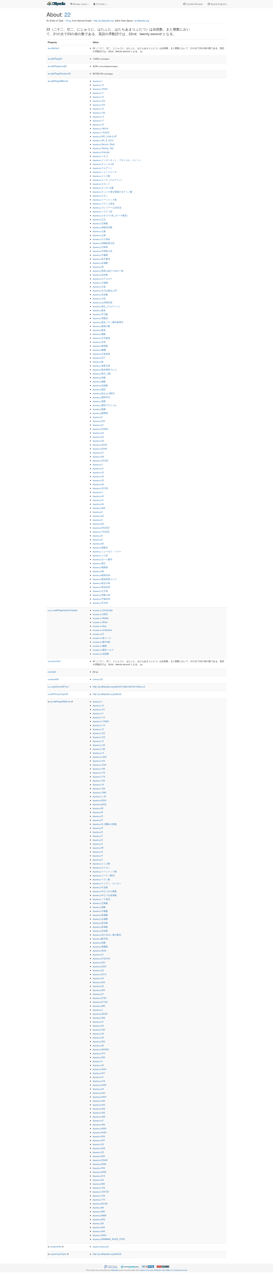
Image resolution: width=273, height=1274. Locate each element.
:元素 (99, 231)
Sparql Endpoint (218, 4)
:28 (98, 456)
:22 (98, 679)
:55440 (100, 1160)
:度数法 (100, 547)
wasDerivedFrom (58, 686)
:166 (99, 768)
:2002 (99, 804)
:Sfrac (100, 622)
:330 (99, 1029)
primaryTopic (58, 1253)
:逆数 (99, 401)
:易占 (99, 563)
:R (98, 828)
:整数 (99, 334)
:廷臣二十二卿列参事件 (108, 322)
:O (98, 816)
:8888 (99, 1215)
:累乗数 (100, 946)
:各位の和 (101, 583)
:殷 (98, 361)
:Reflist (101, 618)
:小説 (99, 298)
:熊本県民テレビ (105, 369)
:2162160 (101, 958)
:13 (98, 108)
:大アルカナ (102, 278)
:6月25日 (101, 527)
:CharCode (103, 610)
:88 (98, 1207)
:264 (99, 990)
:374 (99, 1053)
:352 (99, 1041)
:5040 (99, 1132)
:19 (98, 124)
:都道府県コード (105, 579)
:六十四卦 (101, 239)
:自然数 (100, 385)
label (52, 671)
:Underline (102, 630)
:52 (98, 515)
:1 (98, 81)
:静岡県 (100, 413)
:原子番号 (101, 258)
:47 (98, 1120)
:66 (98, 523)
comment (54, 661)
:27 (98, 452)
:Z (98, 859)
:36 (98, 484)
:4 (98, 492)
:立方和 (100, 590)
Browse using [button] (79, 4)
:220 (99, 962)
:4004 (99, 1069)
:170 (99, 772)
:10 (98, 84)
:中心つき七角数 (105, 891)
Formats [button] (100, 4)
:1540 (99, 764)
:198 (99, 788)
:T (98, 835)
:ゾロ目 (100, 555)
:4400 (99, 1096)
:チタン (100, 195)
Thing (68, 20)
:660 (99, 1183)
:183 (99, 780)
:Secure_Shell (104, 144)
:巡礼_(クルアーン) (106, 306)
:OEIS (100, 614)
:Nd (98, 571)
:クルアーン (102, 168)
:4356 (99, 1084)
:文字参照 (101, 337)
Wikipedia (114, 1270)
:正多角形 (101, 353)
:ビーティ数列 (104, 875)
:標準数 (100, 345)
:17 (98, 120)
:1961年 (101, 128)
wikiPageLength (57, 66)
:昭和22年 (101, 575)
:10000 (100, 88)
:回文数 (100, 274)
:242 (99, 982)
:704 (99, 1187)
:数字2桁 (101, 641)
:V (98, 843)
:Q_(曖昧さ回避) (105, 824)
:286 (99, 1005)
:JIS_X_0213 (103, 140)
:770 (99, 1199)
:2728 (99, 997)
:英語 (99, 389)
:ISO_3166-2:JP (105, 136)
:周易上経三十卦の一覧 (108, 270)
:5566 (99, 1164)
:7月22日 (101, 531)
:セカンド (101, 183)
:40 (98, 496)
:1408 (99, 756)
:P (98, 820)
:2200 (99, 966)
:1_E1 (99, 796)
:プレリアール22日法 (107, 207)
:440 (99, 1092)
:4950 (99, 1128)
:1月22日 (101, 132)
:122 (99, 100)
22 (67, 14)
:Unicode (101, 152)
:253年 (100, 444)
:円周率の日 (102, 251)
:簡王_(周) (102, 373)
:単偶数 (100, 914)
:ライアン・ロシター (107, 883)
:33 (98, 472)
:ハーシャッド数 (105, 199)
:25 (98, 440)
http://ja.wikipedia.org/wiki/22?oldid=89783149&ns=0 (119, 686)
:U (98, 839)
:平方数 (100, 314)
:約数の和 (101, 594)
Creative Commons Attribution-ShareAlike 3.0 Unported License (163, 1270)
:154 (99, 760)
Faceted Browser (194, 4)
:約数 (99, 377)
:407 (99, 1073)
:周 (98, 266)
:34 (98, 476)
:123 (99, 104)
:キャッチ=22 (103, 164)
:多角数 (100, 926)
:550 (99, 1156)
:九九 (99, 219)
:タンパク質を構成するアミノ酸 (112, 191)
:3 (98, 464)
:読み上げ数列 (104, 393)
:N (98, 812)
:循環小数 (101, 326)
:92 (98, 543)
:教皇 (99, 330)
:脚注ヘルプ (103, 649)
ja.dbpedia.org (142, 20)
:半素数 (100, 254)
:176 (99, 776)
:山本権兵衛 (102, 302)
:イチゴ (100, 156)
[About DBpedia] (56, 4)
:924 (99, 1227)
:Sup (99, 626)
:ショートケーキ (105, 171)
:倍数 (99, 907)
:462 (99, 1108)
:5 (98, 511)
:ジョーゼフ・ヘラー (107, 551)
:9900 (99, 1235)
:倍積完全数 (102, 227)
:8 (98, 535)
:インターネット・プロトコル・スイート (117, 160)
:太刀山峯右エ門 (105, 290)
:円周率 (100, 247)
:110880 (101, 721)
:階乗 (99, 409)
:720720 (101, 1191)
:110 (99, 717)
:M (98, 808)
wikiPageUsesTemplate (62, 610)
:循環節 (100, 567)
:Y (98, 855)
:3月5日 (100, 488)
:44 (98, 504)
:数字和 (100, 938)
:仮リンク (102, 637)
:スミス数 (101, 175)
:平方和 (100, 602)
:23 (98, 432)
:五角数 (100, 223)
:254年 (100, 448)
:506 (99, 1136)
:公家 (99, 235)
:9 (98, 539)
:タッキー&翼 (103, 187)
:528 (99, 1148)
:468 (99, 507)
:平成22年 (101, 598)
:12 (98, 96)
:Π (98, 633)
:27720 (100, 1001)
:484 (99, 1124)
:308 (99, 1017)
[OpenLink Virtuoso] (110, 1266)
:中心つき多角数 (105, 895)
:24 (98, 436)
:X (98, 851)
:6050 (99, 1171)
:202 (99, 421)
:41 (98, 500)
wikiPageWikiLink (58, 81)
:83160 (100, 1203)
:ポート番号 (102, 559)
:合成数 (100, 262)
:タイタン (101, 867)
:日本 (99, 341)
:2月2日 (100, 460)
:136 (99, 112)
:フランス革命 (104, 203)
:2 (98, 417)
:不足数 (100, 887)
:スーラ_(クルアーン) (107, 179)
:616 (99, 1175)
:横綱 (99, 349)
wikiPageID (55, 58)
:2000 (99, 800)
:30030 (100, 1013)
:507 (99, 1140)
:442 (99, 1100)
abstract (53, 48)
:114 (99, 725)
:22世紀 (100, 428)
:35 (98, 480)
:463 (99, 1112)
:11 (98, 92)
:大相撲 (100, 282)
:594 (99, 1167)
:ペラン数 (101, 879)
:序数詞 (100, 318)
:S (98, 831)
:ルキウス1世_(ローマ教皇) (110, 215)
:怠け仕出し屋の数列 (107, 934)
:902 (99, 1219)
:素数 (99, 381)
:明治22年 (101, 587)
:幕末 (99, 310)
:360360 (101, 1049)
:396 (99, 1057)
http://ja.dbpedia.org (104, 20)
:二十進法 (101, 899)
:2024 (99, 950)
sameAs (53, 679)
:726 (99, 1195)
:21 (98, 424)
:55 (98, 1152)
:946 (99, 1231)
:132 (99, 745)
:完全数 (100, 294)
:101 (99, 709)
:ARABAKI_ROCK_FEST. (109, 1239)
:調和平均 (101, 397)
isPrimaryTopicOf (58, 694)
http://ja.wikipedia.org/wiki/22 (107, 694)
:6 (98, 519)
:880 (99, 1211)
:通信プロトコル (105, 405)
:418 (99, 1081)
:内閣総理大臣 (104, 243)
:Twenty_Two (103, 148)
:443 (99, 1104)
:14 (98, 116)
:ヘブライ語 (102, 211)
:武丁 (99, 357)
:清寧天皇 (101, 365)
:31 (98, 468)
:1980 (99, 792)
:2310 (99, 974)
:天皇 (99, 286)
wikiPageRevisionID (59, 73)
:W (98, 847)
